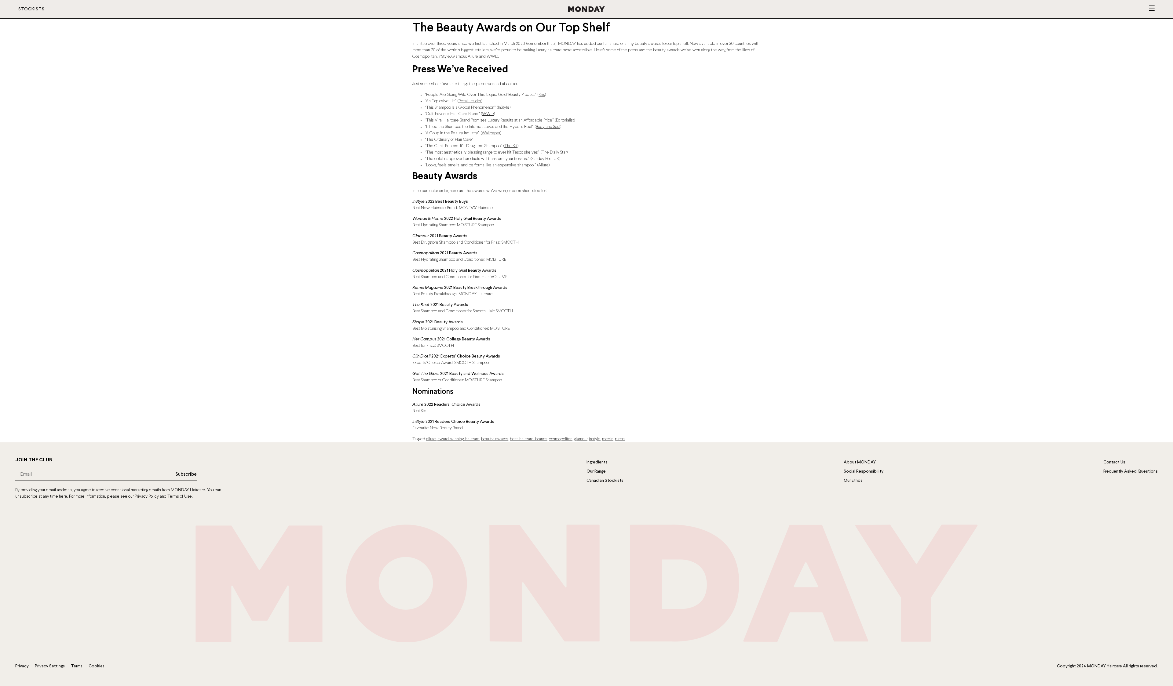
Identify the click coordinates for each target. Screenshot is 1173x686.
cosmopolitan (560, 439)
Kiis (542, 95)
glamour (580, 439)
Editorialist (565, 120)
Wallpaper (491, 133)
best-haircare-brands (528, 439)
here (63, 497)
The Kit (510, 146)
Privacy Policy (147, 497)
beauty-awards (494, 439)
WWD (488, 114)
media (607, 439)
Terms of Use (179, 497)
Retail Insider (470, 101)
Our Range (596, 471)
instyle (595, 439)
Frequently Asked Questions (1130, 471)
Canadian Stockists (604, 480)
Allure (543, 165)
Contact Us (1114, 462)
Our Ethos (853, 480)
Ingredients (597, 462)
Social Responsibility (863, 471)
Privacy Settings (50, 666)
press (620, 439)
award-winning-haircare (458, 439)
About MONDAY (860, 462)
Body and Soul (548, 127)
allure (431, 439)
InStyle (504, 108)
